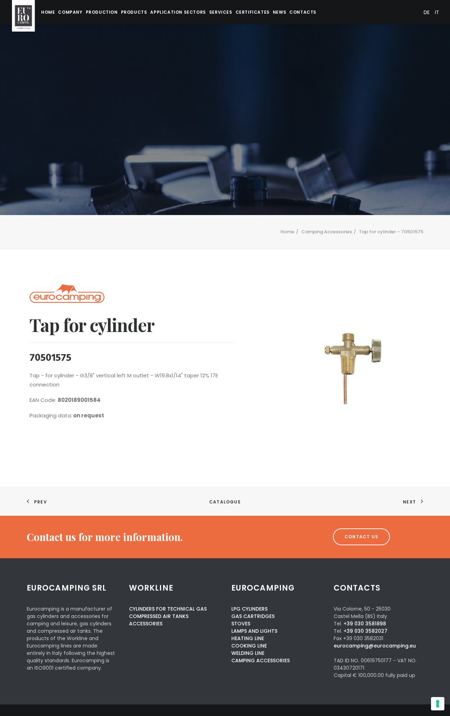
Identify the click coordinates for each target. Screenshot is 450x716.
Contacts (302, 12)
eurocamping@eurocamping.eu (375, 645)
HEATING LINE (247, 638)
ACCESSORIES (145, 623)
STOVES (240, 623)
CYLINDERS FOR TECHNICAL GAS (168, 608)
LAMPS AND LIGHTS (254, 630)
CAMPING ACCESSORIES (260, 660)
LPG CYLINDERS (249, 608)
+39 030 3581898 (364, 623)
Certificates (253, 12)
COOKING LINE (249, 645)
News (279, 12)
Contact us (361, 537)
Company (70, 12)
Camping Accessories (326, 231)
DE (427, 12)
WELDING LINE (247, 653)
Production (102, 12)
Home (48, 12)
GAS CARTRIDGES (253, 616)
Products (134, 12)
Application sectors (178, 12)
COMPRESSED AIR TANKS (158, 616)
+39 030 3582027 (365, 630)
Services (220, 12)
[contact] (150, 537)
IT (437, 12)
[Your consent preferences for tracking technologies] (437, 703)
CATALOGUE (225, 502)
